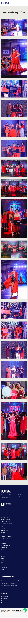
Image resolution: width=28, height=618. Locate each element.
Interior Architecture (6, 539)
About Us (3, 515)
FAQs (2, 565)
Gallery (3, 556)
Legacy (3, 532)
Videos (2, 563)
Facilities (3, 550)
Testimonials (4, 552)
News (2, 558)
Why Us (3, 528)
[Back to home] (5, 3)
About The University (6, 523)
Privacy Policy (4, 567)
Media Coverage (5, 541)
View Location (5, 590)
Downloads (4, 547)
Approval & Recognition (7, 526)
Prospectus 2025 (5, 545)
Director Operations (6, 521)
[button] (26, 3)
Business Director (5, 519)
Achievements (4, 530)
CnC (7, 611)
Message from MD (5, 517)
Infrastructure (4, 543)
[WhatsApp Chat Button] (25, 610)
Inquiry (2, 569)
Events (2, 560)
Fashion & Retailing (6, 536)
